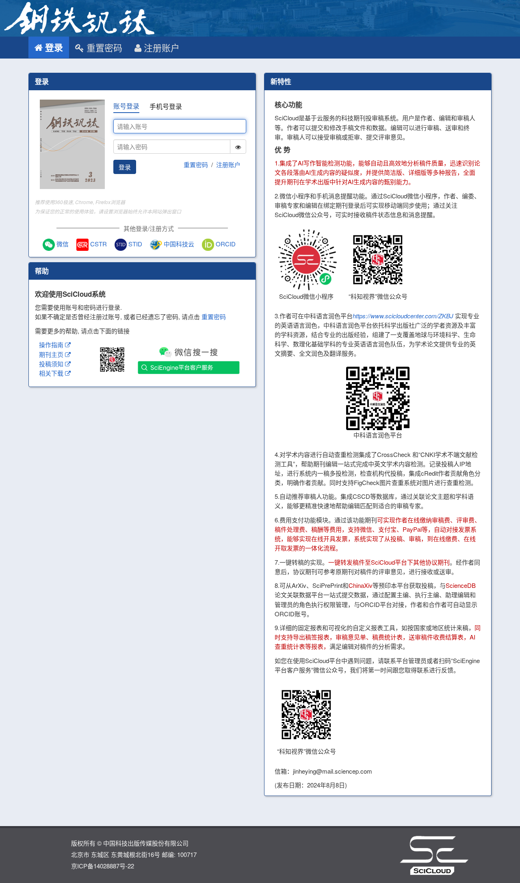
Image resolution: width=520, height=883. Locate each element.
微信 (62, 243)
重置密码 (103, 47)
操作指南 (52, 344)
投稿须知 (52, 363)
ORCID (225, 243)
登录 (53, 47)
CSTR (98, 243)
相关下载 (52, 373)
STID (134, 243)
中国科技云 (178, 243)
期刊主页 (52, 354)
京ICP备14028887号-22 (102, 865)
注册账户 (160, 47)
